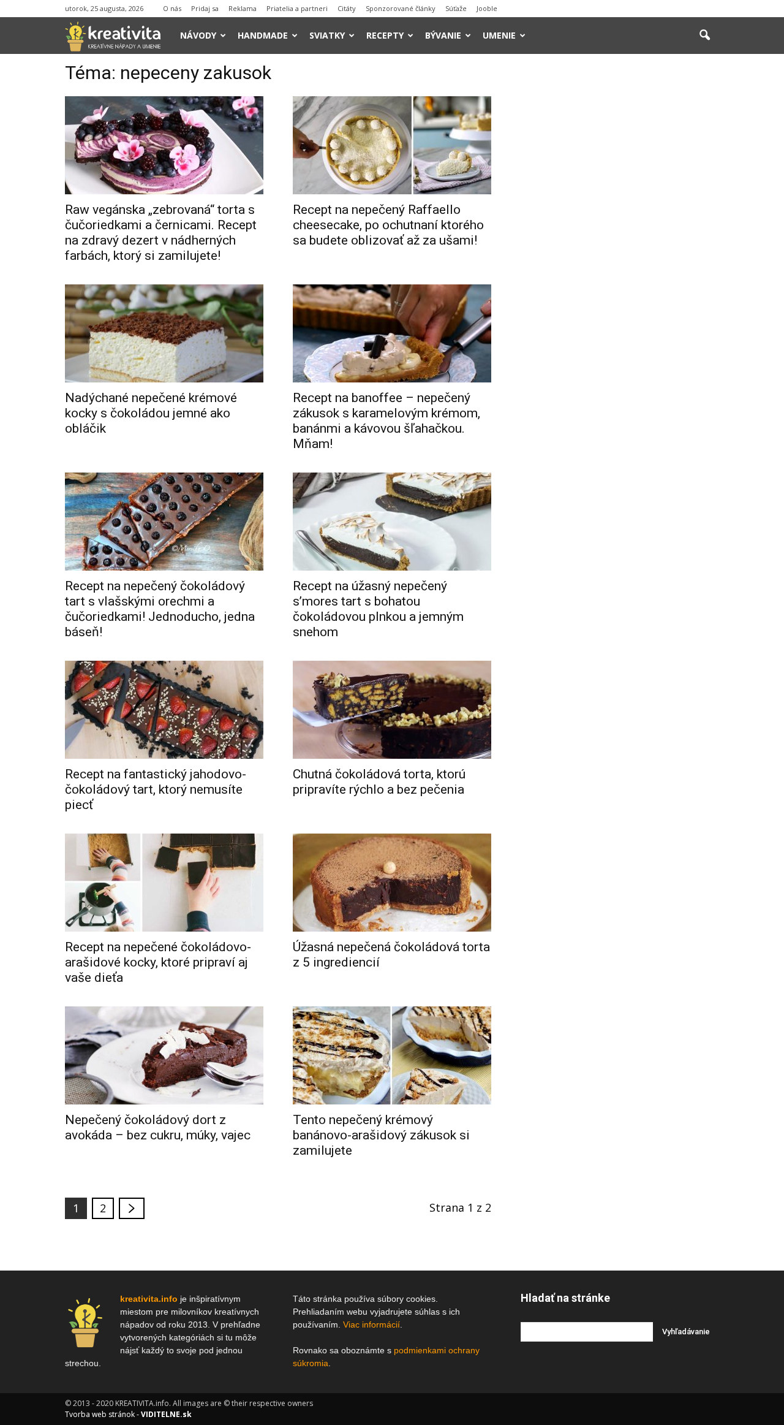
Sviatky (327, 35)
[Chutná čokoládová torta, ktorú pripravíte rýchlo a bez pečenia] (392, 710)
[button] (704, 35)
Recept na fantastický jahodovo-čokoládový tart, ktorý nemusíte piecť (155, 789)
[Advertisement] (620, 251)
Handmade (263, 35)
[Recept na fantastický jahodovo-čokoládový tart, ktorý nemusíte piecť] (164, 710)
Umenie (499, 35)
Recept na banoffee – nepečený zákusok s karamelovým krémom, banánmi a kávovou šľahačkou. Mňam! (386, 420)
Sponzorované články (400, 8)
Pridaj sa (205, 8)
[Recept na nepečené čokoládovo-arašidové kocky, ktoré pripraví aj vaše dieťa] (164, 883)
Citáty (346, 8)
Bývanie (443, 35)
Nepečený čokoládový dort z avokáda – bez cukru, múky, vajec (158, 1127)
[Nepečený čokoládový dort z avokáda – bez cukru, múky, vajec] (164, 1055)
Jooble (487, 8)
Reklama (242, 8)
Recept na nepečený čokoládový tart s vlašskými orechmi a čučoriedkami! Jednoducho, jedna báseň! (160, 609)
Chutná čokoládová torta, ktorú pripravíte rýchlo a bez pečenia (379, 782)
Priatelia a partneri (297, 8)
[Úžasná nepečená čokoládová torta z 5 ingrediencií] (392, 883)
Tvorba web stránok (100, 1414)
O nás (172, 8)
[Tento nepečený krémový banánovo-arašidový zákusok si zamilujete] (392, 1055)
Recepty (385, 35)
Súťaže (456, 8)
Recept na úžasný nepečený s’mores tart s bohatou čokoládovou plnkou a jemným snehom (378, 609)
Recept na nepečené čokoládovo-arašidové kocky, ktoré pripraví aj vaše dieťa (158, 962)
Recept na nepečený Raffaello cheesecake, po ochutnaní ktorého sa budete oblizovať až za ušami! (388, 225)
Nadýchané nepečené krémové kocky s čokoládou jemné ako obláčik (151, 413)
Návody (198, 35)
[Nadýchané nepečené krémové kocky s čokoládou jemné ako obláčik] (164, 333)
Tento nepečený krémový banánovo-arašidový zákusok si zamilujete (381, 1135)
